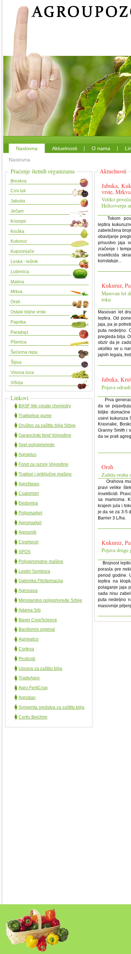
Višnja (17, 382)
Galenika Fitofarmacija (41, 580)
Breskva (19, 181)
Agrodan (27, 697)
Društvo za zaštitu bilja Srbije (47, 425)
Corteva (26, 648)
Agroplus (27, 454)
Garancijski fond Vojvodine (45, 435)
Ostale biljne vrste (28, 311)
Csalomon (29, 493)
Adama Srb (30, 610)
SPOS (25, 551)
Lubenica (20, 271)
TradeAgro (29, 677)
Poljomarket (30, 512)
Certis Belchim (33, 717)
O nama (101, 148)
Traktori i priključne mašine (45, 474)
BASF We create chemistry (45, 405)
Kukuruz (19, 241)
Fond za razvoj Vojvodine (43, 464)
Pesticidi (27, 658)
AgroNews (29, 483)
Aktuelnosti (64, 148)
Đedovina (28, 503)
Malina (17, 281)
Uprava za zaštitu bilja (40, 668)
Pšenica (19, 342)
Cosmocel (29, 541)
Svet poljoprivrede (37, 444)
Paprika (18, 322)
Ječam (17, 211)
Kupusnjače (22, 251)
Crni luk (18, 190)
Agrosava (28, 590)
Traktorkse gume (35, 415)
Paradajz (19, 332)
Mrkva (17, 291)
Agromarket (30, 522)
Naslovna (26, 148)
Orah (15, 301)
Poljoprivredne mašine (41, 561)
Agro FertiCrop (33, 687)
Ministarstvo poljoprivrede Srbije (50, 600)
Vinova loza (22, 372)
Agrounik (27, 532)
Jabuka (18, 200)
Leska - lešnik (24, 261)
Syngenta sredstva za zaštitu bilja (51, 707)
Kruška (17, 231)
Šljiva (16, 362)
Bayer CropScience (38, 619)
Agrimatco (29, 639)
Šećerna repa (24, 352)
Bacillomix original (37, 629)
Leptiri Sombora (34, 571)
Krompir (18, 221)
